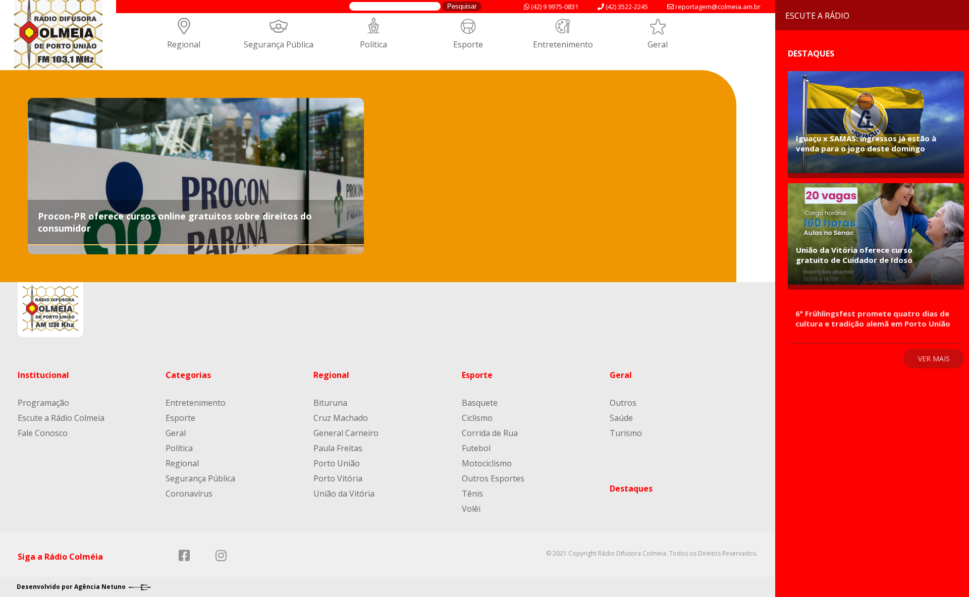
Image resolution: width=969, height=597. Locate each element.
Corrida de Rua (490, 433)
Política (373, 44)
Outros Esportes (493, 478)
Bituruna (330, 402)
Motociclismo (487, 463)
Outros (623, 402)
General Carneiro (346, 433)
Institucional (43, 375)
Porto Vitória (337, 478)
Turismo (626, 433)
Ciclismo (477, 417)
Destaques (631, 488)
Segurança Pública (278, 44)
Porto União (336, 463)
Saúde (621, 417)
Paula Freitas (337, 448)
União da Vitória (343, 493)
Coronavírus (189, 493)
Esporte (468, 44)
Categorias (188, 375)
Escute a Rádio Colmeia (61, 417)
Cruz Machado (340, 417)
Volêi (471, 508)
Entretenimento (563, 44)
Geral (658, 44)
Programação (43, 402)
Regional (183, 44)
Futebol (476, 448)
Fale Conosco (43, 433)
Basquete (480, 402)
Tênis (472, 493)
